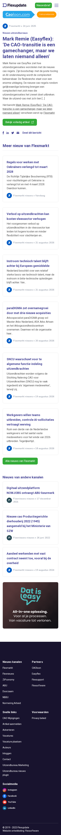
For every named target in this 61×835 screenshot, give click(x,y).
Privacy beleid (39, 718)
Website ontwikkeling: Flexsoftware (21, 830)
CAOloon (36, 668)
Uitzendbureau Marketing (16, 765)
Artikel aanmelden (12, 724)
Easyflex (36, 673)
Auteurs (7, 747)
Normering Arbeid (12, 703)
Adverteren (8, 730)
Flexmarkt (49, 112)
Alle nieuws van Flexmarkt (20, 461)
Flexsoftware (38, 685)
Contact (7, 759)
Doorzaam (8, 691)
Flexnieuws (8, 673)
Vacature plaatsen (12, 741)
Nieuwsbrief (43, 5)
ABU (5, 685)
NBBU (5, 697)
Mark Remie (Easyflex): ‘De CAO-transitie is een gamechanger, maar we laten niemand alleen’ (28, 108)
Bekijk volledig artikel (17, 122)
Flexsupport (38, 679)
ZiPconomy (8, 679)
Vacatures (8, 735)
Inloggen (7, 753)
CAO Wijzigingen (11, 718)
